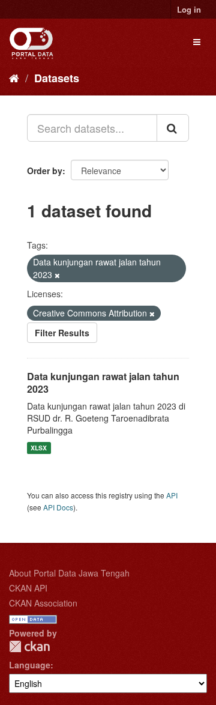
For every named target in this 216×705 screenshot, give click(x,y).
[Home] (14, 77)
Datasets (56, 78)
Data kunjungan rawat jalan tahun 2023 (103, 382)
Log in (189, 9)
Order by (44, 171)
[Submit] (173, 128)
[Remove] (57, 275)
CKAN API (28, 588)
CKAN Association (43, 603)
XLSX (39, 447)
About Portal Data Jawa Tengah (69, 573)
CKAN (29, 646)
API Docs (58, 507)
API (172, 495)
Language (29, 665)
